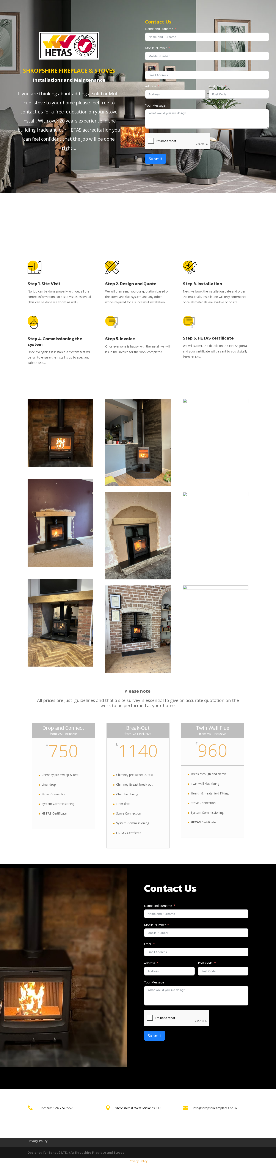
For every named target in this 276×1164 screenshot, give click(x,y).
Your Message (155, 105)
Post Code (216, 86)
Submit (155, 158)
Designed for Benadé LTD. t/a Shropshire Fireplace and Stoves (76, 1152)
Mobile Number (156, 48)
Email (149, 67)
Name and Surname (159, 29)
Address (150, 86)
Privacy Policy (38, 1141)
